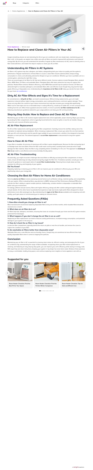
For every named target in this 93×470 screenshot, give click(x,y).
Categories (26, 3)
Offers (37, 3)
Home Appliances (18, 11)
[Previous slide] (7, 273)
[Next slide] (85, 273)
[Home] (8, 11)
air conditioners (22, 91)
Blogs (14, 3)
